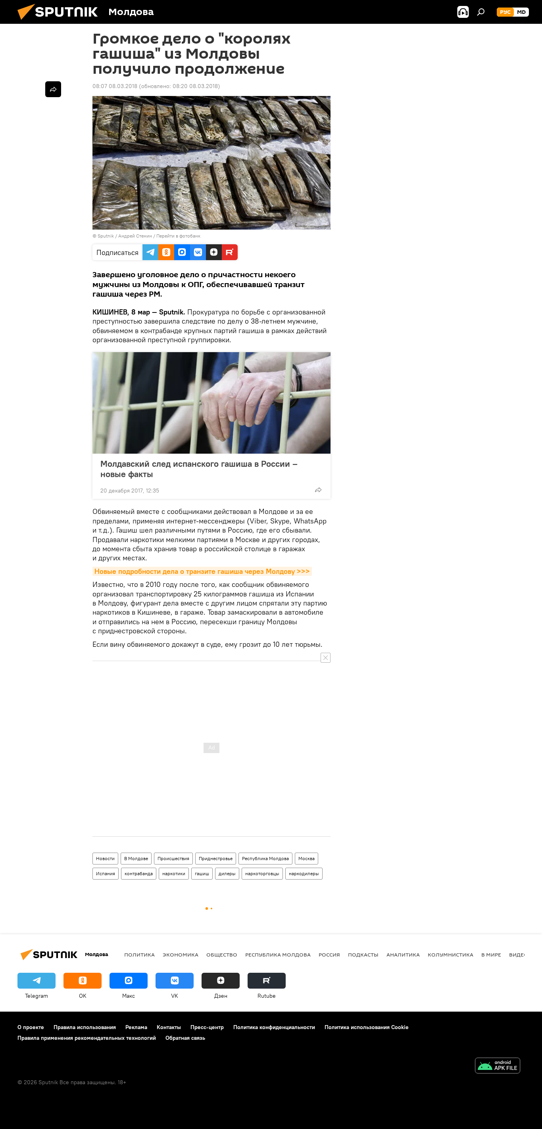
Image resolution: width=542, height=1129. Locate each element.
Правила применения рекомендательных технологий (86, 1037)
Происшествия (173, 858)
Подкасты (363, 954)
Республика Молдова (265, 858)
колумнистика (450, 954)
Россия (329, 954)
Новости (105, 858)
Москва (306, 858)
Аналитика (403, 954)
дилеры (227, 873)
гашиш (202, 873)
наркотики (173, 873)
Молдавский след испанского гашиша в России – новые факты (199, 468)
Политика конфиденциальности (274, 1027)
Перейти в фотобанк (178, 236)
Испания (105, 873)
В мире (491, 954)
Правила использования (85, 1027)
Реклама (136, 1027)
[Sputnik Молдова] (60, 21)
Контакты (169, 1027)
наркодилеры (304, 873)
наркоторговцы (262, 873)
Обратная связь (185, 1037)
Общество (221, 954)
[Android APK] (498, 1066)
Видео (518, 954)
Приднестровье (216, 858)
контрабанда (139, 873)
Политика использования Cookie (367, 1027)
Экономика (180, 954)
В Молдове (136, 858)
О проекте (30, 1027)
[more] (318, 490)
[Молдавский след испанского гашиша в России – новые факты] (211, 403)
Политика (139, 954)
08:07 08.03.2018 (114, 86)
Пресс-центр (207, 1027)
